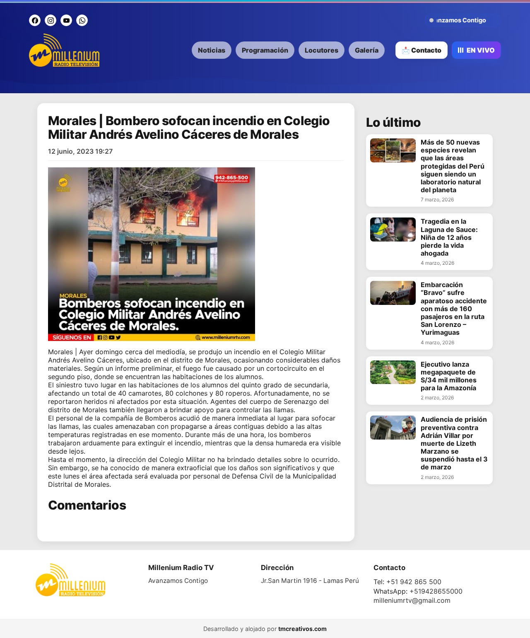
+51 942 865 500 (413, 582)
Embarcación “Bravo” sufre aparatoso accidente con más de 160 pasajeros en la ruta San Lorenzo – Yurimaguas (454, 308)
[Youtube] (66, 20)
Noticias (211, 50)
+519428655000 (436, 591)
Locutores (321, 50)
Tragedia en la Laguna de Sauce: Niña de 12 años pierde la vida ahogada (449, 237)
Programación (265, 50)
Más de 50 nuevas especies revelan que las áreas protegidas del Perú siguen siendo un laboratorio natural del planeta (452, 166)
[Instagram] (50, 20)
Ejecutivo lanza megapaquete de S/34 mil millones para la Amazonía (449, 376)
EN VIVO (481, 50)
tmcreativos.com (302, 628)
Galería (366, 50)
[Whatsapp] (82, 20)
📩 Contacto (421, 50)
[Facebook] (35, 20)
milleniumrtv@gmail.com (411, 600)
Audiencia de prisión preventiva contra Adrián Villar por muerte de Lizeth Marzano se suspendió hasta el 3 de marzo (454, 443)
